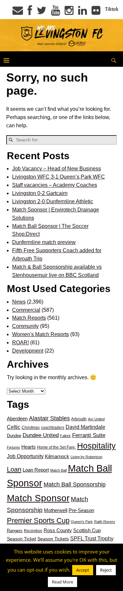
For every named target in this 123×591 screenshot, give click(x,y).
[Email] (17, 12)
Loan (14, 469)
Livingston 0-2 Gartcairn (40, 193)
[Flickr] (96, 12)
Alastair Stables (49, 418)
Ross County (58, 530)
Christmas (31, 428)
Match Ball (58, 470)
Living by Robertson (86, 457)
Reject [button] (106, 570)
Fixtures (13, 447)
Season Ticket (21, 538)
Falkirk (65, 436)
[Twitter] (42, 12)
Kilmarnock (57, 456)
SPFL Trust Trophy (91, 538)
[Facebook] (30, 12)
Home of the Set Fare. (56, 447)
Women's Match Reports (40, 334)
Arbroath (79, 419)
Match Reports (29, 318)
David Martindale (85, 427)
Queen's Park (82, 522)
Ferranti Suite (88, 435)
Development (27, 351)
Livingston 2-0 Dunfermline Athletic (52, 201)
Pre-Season (81, 510)
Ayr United (96, 419)
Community (25, 326)
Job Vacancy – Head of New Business (56, 168)
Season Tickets (53, 538)
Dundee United (41, 435)
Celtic (13, 427)
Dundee (14, 435)
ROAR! (20, 342)
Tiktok (111, 9)
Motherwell (55, 510)
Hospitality (96, 445)
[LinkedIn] (82, 12)
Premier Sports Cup (38, 520)
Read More (62, 582)
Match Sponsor (38, 498)
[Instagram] (69, 12)
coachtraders (52, 428)
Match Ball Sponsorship (75, 484)
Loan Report (36, 470)
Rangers (15, 530)
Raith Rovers (104, 522)
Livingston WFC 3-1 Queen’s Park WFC (58, 177)
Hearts (28, 447)
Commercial (26, 310)
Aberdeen (17, 418)
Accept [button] (82, 570)
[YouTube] (55, 12)
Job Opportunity (25, 456)
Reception (33, 531)
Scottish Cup (87, 530)
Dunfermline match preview (44, 242)
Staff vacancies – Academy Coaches (54, 185)
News (19, 302)
